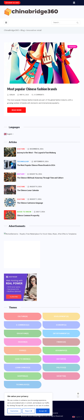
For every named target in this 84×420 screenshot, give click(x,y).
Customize (14, 411)
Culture (23, 316)
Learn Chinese (22, 367)
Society (61, 376)
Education (23, 333)
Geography (61, 350)
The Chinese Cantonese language (30, 203)
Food (22, 350)
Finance (61, 342)
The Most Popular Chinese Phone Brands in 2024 (36, 165)
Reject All (28, 411)
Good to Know (22, 359)
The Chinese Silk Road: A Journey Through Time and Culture (40, 178)
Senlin (12, 95)
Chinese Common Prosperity (28, 215)
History (61, 359)
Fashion (22, 342)
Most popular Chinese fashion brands (32, 89)
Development (61, 316)
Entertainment (61, 333)
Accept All (42, 411)
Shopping (22, 376)
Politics (61, 367)
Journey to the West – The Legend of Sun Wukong (36, 153)
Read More (16, 110)
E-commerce (22, 325)
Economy (61, 325)
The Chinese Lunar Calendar (28, 190)
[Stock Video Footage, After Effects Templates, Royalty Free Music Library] (40, 234)
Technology (22, 384)
